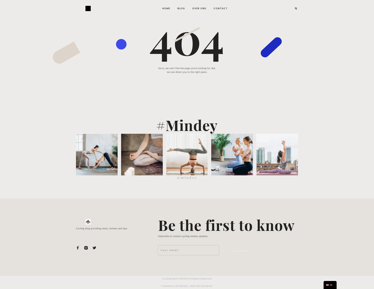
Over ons (199, 8)
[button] (296, 8)
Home (166, 8)
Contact (220, 8)
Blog (181, 8)
